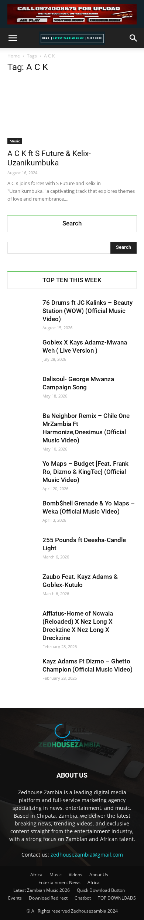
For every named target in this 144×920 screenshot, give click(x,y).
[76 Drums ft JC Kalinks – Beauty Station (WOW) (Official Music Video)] (22, 313)
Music (15, 141)
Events (15, 898)
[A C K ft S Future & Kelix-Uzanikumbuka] (72, 112)
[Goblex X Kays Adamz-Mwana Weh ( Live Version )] (22, 353)
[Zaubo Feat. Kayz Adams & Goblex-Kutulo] (22, 587)
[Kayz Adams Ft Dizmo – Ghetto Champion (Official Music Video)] (22, 672)
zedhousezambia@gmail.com (87, 854)
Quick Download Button (101, 890)
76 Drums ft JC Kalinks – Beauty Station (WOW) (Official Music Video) (87, 311)
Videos (75, 874)
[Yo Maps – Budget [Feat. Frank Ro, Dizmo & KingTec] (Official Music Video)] (22, 474)
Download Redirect (48, 898)
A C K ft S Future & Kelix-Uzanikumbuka (49, 158)
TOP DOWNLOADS (117, 898)
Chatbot (83, 898)
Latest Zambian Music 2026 (41, 890)
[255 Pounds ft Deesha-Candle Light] (22, 550)
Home (13, 56)
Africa (36, 874)
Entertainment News (59, 882)
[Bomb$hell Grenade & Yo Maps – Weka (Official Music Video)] (22, 514)
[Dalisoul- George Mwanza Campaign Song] (22, 390)
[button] (133, 38)
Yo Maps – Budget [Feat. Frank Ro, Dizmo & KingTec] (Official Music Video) (85, 472)
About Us (98, 874)
